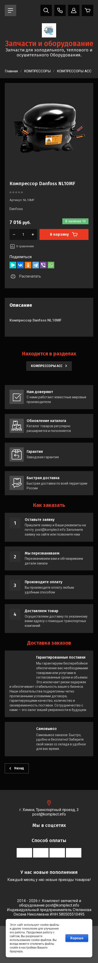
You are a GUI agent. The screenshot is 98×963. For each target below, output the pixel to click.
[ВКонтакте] (20, 265)
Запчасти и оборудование (49, 43)
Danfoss (16, 209)
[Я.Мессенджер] (13, 265)
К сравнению (25, 246)
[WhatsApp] (51, 265)
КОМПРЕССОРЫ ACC (74, 71)
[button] (10, 10)
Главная (11, 71)
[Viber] (43, 265)
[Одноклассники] (28, 265)
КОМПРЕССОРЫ (37, 71)
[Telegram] (35, 265)
